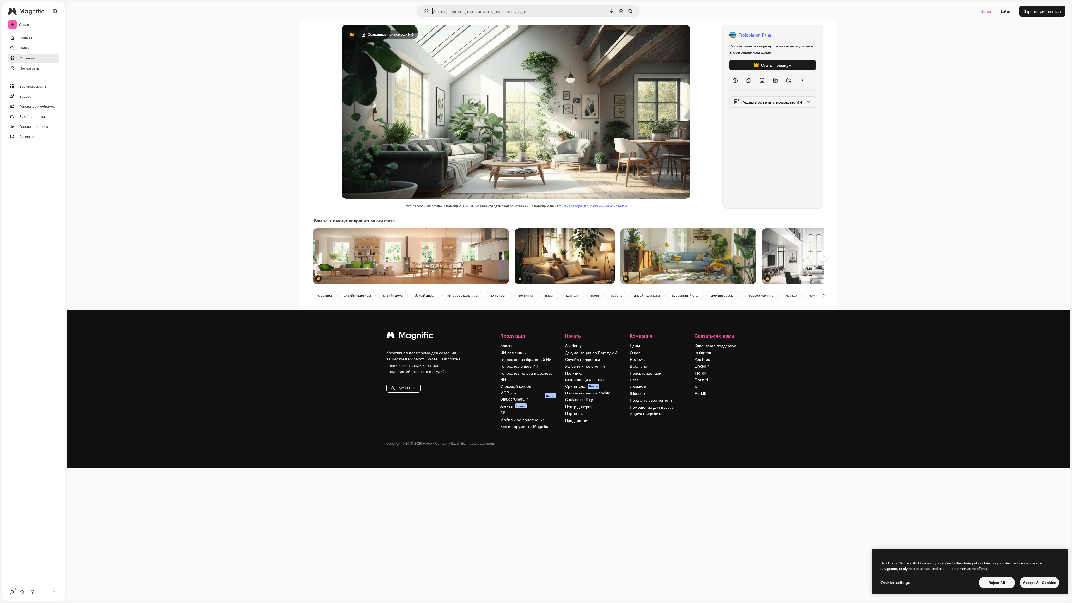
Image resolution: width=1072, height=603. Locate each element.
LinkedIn (702, 366)
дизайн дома (393, 295)
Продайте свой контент (651, 400)
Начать (573, 335)
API (503, 412)
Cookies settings (579, 399)
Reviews (637, 359)
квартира (324, 295)
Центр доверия (579, 406)
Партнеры (574, 413)
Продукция (512, 335)
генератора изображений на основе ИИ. (596, 206)
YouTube (702, 359)
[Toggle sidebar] (54, 11)
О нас (635, 352)
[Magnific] (409, 336)
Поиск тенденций (645, 373)
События (638, 386)
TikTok (700, 373)
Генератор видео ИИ (519, 366)
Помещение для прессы (652, 407)
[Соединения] (12, 591)
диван (549, 295)
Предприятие (577, 420)
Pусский (403, 388)
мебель (616, 295)
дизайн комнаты (647, 295)
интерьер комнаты (759, 295)
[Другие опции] (802, 80)
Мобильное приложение (522, 419)
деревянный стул (685, 295)
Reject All (997, 582)
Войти (1004, 11)
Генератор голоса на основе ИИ (526, 376)
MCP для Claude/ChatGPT (527, 396)
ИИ (465, 206)
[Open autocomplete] (424, 11)
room (595, 295)
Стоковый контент (516, 386)
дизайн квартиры (357, 295)
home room (498, 295)
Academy (573, 345)
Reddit (700, 393)
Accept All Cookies (1039, 582)
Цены (985, 11)
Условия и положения (585, 366)
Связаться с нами (714, 335)
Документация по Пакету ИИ (591, 352)
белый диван (425, 295)
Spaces (506, 345)
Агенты (512, 406)
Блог (634, 379)
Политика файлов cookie (587, 393)
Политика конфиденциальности (585, 376)
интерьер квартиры (462, 295)
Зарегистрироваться (1042, 11)
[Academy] (22, 591)
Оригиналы (581, 386)
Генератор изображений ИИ (526, 359)
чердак (791, 295)
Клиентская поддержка (715, 345)
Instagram (703, 352)
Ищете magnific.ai (646, 414)
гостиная (526, 295)
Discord (701, 379)
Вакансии (638, 366)
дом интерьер (722, 295)
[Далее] (824, 256)
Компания (641, 335)
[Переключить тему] (32, 591)
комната (572, 295)
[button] (403, 388)
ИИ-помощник (513, 352)
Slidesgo (637, 393)
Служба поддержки (582, 359)
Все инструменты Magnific (524, 426)
